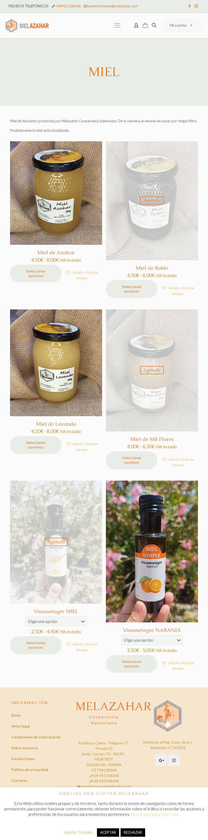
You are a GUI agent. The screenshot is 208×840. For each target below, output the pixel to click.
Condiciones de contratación (36, 737)
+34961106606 (68, 6)
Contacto (19, 780)
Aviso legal (20, 726)
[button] (81, 275)
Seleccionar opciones (36, 273)
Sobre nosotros (24, 748)
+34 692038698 (105, 781)
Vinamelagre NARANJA (152, 630)
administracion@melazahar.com (113, 6)
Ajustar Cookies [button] (78, 832)
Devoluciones (23, 759)
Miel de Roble (152, 268)
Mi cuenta (178, 25)
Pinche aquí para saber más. (155, 814)
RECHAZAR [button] (133, 832)
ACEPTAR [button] (108, 832)
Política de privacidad (29, 769)
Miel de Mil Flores (152, 439)
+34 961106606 (105, 775)
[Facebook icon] (189, 6)
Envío (16, 715)
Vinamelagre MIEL (56, 611)
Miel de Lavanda (56, 424)
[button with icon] (161, 760)
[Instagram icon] (196, 6)
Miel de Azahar (55, 252)
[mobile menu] (117, 25)
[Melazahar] (27, 25)
